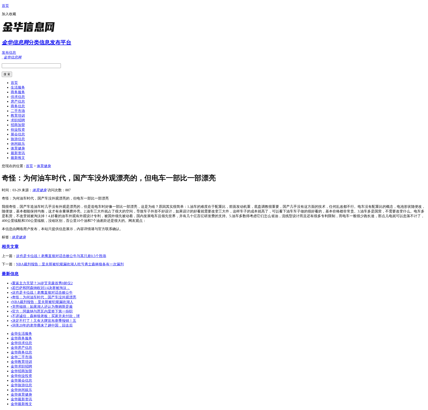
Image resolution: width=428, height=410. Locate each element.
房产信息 (18, 101)
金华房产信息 (21, 348)
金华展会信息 (21, 380)
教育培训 (18, 115)
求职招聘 (18, 120)
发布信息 (9, 52)
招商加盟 (18, 125)
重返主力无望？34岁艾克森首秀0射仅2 (42, 283)
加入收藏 (9, 14)
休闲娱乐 (18, 144)
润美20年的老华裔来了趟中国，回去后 (42, 325)
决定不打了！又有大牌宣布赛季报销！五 (43, 321)
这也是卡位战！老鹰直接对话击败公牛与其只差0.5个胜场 (61, 256)
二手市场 (18, 111)
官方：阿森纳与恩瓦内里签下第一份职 (42, 311)
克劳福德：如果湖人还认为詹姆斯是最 (42, 306)
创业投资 (18, 129)
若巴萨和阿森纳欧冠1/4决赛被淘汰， (40, 288)
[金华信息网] (30, 32)
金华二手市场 (21, 357)
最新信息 (10, 273)
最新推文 (18, 158)
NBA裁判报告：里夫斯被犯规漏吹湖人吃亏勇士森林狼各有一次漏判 (70, 264)
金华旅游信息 (21, 385)
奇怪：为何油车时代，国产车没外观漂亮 (43, 297)
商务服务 (18, 92)
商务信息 (18, 106)
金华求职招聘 (21, 366)
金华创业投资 (21, 376)
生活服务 (18, 87)
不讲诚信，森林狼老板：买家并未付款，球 (45, 316)
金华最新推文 (21, 404)
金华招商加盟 (21, 371)
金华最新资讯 (21, 399)
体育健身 (18, 148)
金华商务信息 (21, 352)
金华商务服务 (21, 338)
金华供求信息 (21, 343)
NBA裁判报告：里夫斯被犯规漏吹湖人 (42, 302)
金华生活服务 (21, 333)
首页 (5, 6)
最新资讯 (18, 153)
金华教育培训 (21, 362)
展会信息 (18, 134)
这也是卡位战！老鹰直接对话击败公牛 (42, 292)
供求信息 (18, 97)
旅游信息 (18, 139)
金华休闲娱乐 (21, 390)
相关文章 (10, 246)
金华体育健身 (21, 394)
